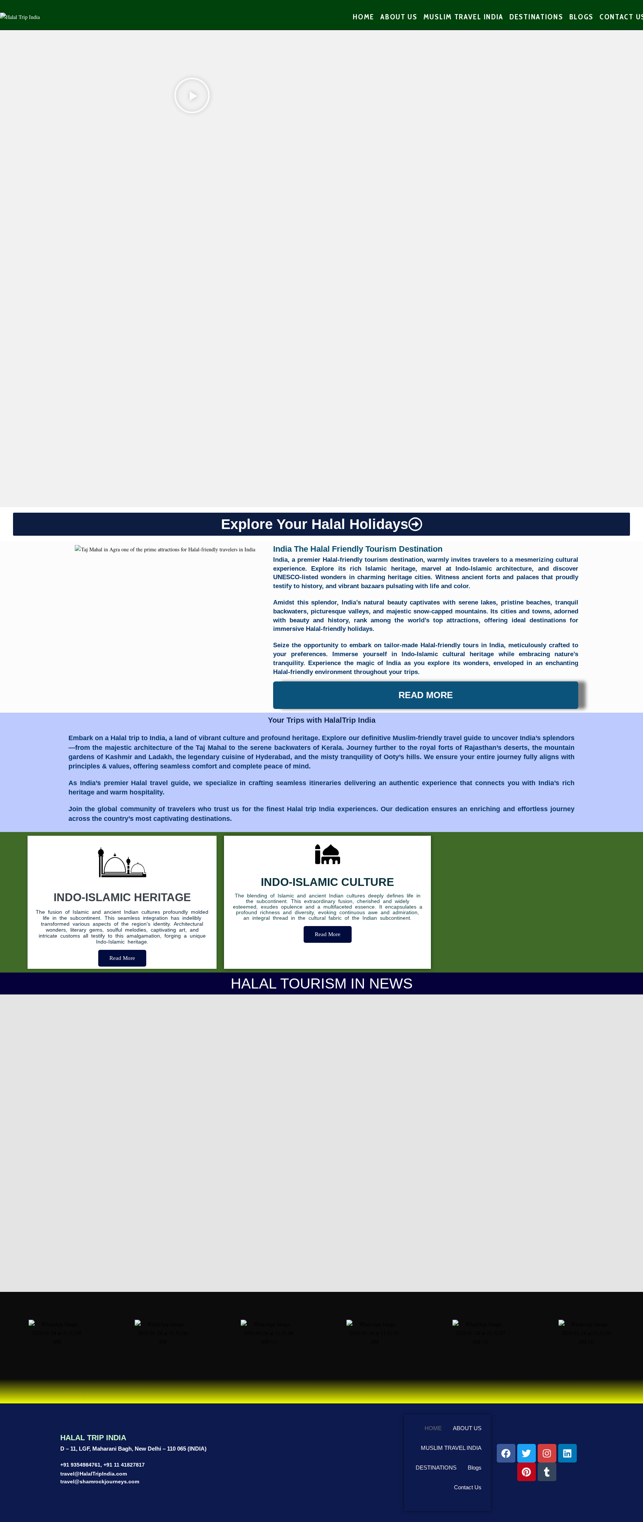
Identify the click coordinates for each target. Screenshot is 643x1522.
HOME (433, 1428)
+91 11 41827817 (124, 1465)
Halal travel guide (160, 783)
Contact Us (468, 1487)
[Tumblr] (547, 1472)
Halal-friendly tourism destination (373, 559)
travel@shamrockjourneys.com (99, 1481)
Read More (122, 958)
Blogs (475, 1467)
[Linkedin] (567, 1453)
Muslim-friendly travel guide (437, 738)
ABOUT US (467, 1428)
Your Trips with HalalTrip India (321, 720)
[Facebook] (506, 1453)
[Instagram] (547, 1453)
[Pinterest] (526, 1472)
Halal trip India (311, 809)
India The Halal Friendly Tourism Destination (357, 549)
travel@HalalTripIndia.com (93, 1474)
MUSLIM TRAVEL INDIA (451, 1448)
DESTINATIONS (436, 1467)
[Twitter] (526, 1453)
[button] (192, 97)
